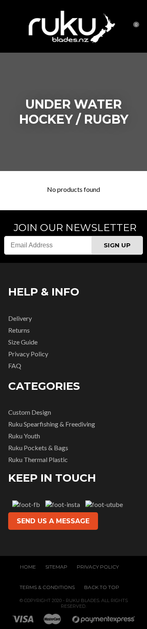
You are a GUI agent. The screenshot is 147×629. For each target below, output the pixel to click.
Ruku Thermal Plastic (38, 459)
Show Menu (13, 26)
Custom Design (29, 412)
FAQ (14, 365)
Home (28, 567)
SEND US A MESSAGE (53, 521)
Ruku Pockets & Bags (38, 447)
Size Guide (23, 342)
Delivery (20, 318)
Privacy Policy (28, 354)
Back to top (101, 587)
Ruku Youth (24, 436)
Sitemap (56, 567)
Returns (19, 330)
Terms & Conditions (47, 587)
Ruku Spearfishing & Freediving (51, 424)
